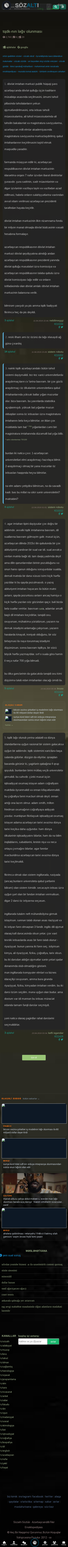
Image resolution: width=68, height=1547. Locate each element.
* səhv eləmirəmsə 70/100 (16, 440)
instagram (25, 1496)
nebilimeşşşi (56, 320)
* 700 (29, 426)
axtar (53, 1341)
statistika (26, 1501)
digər (60, 4)
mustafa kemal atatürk (28, 71)
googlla (24, 47)
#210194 (58, 324)
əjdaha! (9, 320)
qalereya (38, 1506)
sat (40, 608)
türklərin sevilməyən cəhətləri (52, 71)
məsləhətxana (36, 1250)
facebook (37, 1496)
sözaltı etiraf (28, 56)
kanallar (9, 1335)
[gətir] (56, 7)
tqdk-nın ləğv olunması (22, 31)
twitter (49, 1496)
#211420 (58, 692)
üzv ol (34, 1057)
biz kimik (12, 1496)
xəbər (48, 1501)
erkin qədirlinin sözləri (12, 56)
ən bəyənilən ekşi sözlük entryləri (42, 61)
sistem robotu (55, 351)
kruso (60, 688)
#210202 (58, 355)
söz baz (49, 1506)
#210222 (58, 510)
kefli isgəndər (55, 1032)
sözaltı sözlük (20, 61)
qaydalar (14, 1501)
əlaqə (58, 1496)
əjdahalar (11, 47)
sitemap (38, 1501)
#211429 (58, 1036)
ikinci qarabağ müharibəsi (21, 66)
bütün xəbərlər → (31, 1098)
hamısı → (9, 725)
